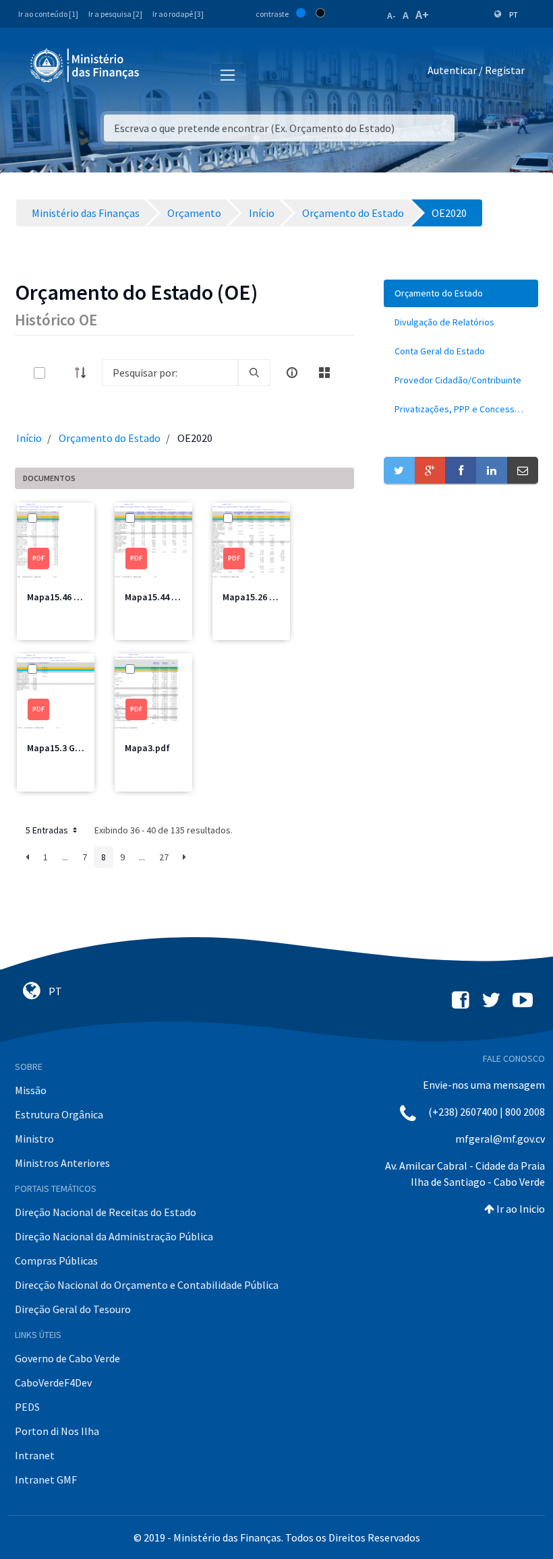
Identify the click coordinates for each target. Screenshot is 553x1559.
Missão (31, 1090)
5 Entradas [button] (48, 830)
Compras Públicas (56, 1260)
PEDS (27, 1406)
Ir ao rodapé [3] (178, 14)
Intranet (35, 1455)
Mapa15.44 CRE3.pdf (167, 597)
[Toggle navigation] (161, 72)
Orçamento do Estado (110, 438)
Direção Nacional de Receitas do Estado (105, 1212)
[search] (254, 372)
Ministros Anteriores (62, 1163)
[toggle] (61, 373)
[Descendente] (84, 372)
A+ (422, 14)
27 (164, 857)
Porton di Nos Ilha (57, 1431)
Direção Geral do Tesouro (73, 1309)
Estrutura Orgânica (59, 1114)
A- (391, 15)
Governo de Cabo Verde (67, 1358)
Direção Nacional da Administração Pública (114, 1236)
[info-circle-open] (292, 372)
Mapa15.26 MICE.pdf (264, 597)
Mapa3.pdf (147, 748)
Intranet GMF (46, 1479)
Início (29, 438)
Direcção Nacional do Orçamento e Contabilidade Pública (147, 1285)
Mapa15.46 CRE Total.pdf (79, 597)
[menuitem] (461, 293)
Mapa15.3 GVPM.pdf (68, 748)
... (65, 857)
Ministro (34, 1138)
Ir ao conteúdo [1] (48, 14)
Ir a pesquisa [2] (115, 14)
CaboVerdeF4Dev (53, 1382)
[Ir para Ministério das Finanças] (85, 65)
